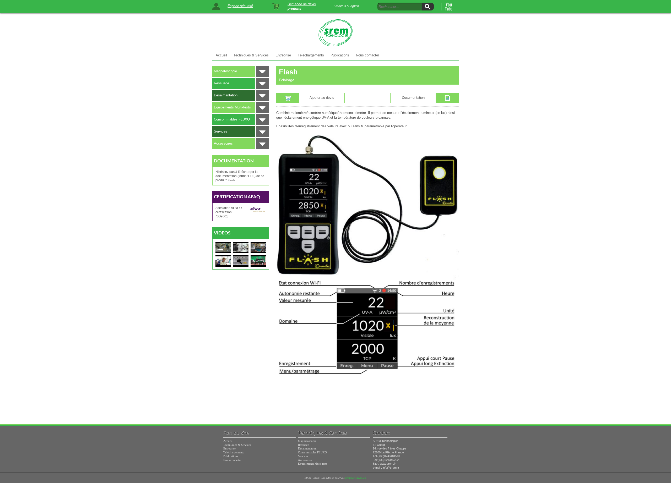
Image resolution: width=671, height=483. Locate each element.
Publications (340, 55)
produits (294, 8)
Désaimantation (225, 95)
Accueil (221, 55)
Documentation (413, 98)
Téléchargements (311, 55)
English (353, 6)
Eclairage (286, 80)
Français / (341, 6)
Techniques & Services (251, 55)
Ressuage (221, 83)
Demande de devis (302, 4)
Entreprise (283, 55)
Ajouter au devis (322, 98)
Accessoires (223, 143)
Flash (231, 180)
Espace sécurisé (240, 6)
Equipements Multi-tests (232, 107)
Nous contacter (367, 55)
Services (220, 131)
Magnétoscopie (225, 71)
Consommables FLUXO (232, 119)
